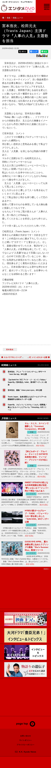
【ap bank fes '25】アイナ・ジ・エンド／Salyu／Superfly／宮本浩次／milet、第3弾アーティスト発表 (27, 382)
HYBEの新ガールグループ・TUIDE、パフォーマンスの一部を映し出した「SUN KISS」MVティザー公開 (37, 516)
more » (46, 569)
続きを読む (40, 446)
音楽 (8, 18)
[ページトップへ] (25, 726)
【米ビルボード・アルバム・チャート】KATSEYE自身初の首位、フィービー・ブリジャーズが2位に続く (36, 457)
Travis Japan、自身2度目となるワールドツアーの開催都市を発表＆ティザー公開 (27, 398)
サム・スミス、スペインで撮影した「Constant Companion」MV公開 (37, 426)
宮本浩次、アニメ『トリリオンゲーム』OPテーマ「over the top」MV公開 (27, 373)
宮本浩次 (10, 349)
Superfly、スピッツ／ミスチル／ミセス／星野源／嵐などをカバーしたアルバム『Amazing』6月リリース (27, 407)
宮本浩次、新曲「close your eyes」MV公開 (25, 390)
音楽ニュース (18, 18)
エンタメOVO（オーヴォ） (18, 8)
